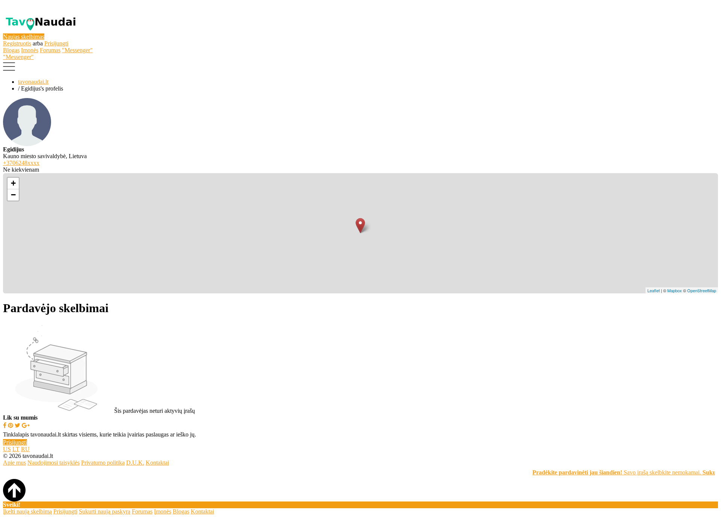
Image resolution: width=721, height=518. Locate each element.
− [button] (13, 194)
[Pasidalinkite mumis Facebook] (4, 425)
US (7, 449)
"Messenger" (77, 50)
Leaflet (653, 290)
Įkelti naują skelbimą (27, 511)
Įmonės (29, 50)
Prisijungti (56, 43)
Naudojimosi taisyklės (53, 462)
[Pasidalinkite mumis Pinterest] (10, 425)
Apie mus (14, 462)
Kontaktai (157, 462)
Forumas (50, 50)
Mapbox (674, 290)
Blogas (11, 50)
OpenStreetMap (701, 290)
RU (25, 449)
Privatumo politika (103, 462)
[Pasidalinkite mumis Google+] (26, 425)
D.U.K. (135, 462)
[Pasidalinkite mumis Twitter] (17, 425)
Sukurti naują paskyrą (104, 511)
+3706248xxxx (21, 163)
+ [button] (13, 183)
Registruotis (17, 43)
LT (16, 449)
